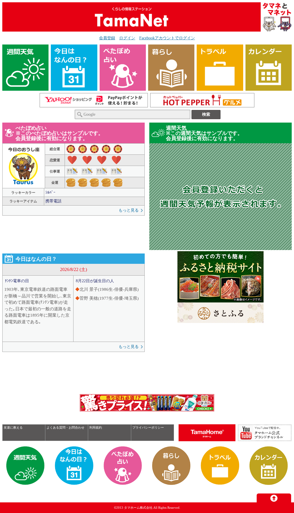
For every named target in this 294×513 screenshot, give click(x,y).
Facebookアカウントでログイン (167, 38)
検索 (206, 114)
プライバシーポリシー (148, 427)
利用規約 (95, 427)
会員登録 (107, 38)
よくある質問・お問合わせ (65, 427)
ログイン (127, 38)
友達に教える (13, 427)
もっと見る (129, 210)
